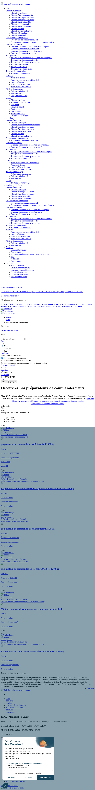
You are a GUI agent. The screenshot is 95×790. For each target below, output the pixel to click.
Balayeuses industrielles (20, 91)
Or (5, 368)
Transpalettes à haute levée (21, 69)
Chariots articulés (17, 29)
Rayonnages (16, 111)
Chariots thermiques (18, 13)
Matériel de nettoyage (14, 89)
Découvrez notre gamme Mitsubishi (25, 401)
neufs (8, 699)
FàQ (12, 257)
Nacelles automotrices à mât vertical (25, 80)
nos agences (10, 712)
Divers (8, 98)
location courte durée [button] (14, 185)
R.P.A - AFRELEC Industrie (12, 304)
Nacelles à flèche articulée (21, 87)
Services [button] (9, 263)
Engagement (16, 252)
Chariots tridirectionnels (20, 24)
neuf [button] (7, 8)
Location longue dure (19, 272)
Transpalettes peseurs (19, 67)
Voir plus (90, 399)
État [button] (2, 341)
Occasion (7, 349)
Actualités (15, 259)
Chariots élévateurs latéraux (21, 31)
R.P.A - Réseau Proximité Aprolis (69, 306)
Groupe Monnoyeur (18, 250)
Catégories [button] (5, 353)
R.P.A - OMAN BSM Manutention (41, 306)
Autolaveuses (16, 93)
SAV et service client (19, 277)
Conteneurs (15, 109)
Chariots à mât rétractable (21, 22)
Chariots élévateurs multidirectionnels (25, 15)
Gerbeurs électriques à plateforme (24, 53)
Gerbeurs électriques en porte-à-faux (25, 49)
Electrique (8, 372)
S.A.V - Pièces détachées (16, 705)
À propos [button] (9, 248)
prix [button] (2, 379)
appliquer (12, 382)
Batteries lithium (17, 265)
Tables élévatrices (18, 113)
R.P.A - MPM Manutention (16, 306)
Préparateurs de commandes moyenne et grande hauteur (32, 42)
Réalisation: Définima (9, 786)
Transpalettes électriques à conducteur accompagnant (31, 58)
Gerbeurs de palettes (14, 44)
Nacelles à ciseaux (18, 82)
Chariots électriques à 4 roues (22, 20)
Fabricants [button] (5, 375)
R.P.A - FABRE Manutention (63, 304)
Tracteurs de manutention (16, 71)
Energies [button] (4, 370)
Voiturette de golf (17, 107)
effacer (4, 382)
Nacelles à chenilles (18, 78)
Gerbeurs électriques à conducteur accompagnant (30, 46)
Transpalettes (11, 55)
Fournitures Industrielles (15, 707)
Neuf (6, 346)
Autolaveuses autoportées (21, 174)
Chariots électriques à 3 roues (22, 17)
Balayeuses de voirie (19, 96)
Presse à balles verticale (20, 116)
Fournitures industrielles (20, 268)
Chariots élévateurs (13, 11)
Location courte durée (19, 274)
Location (7, 351)
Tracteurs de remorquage (20, 102)
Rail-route (15, 105)
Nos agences (16, 261)
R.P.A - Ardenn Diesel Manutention (38, 304)
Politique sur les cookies (15, 781)
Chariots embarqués (18, 35)
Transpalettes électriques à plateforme (25, 62)
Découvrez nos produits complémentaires (47, 404)
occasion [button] (9, 118)
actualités (9, 710)
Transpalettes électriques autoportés (24, 60)
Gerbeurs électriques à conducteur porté (26, 51)
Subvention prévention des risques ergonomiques (30, 254)
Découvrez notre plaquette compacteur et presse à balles (61, 401)
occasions (9, 701)
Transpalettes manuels (19, 64)
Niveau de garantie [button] (8, 365)
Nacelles (9, 75)
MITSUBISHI (9, 377)
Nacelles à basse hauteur (20, 84)
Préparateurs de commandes (17, 38)
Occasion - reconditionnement (22, 270)
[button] (12, 788)
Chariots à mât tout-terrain (21, 26)
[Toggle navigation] (2, 2)
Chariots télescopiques (19, 33)
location (9, 703)
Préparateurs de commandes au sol (24, 40)
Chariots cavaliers (18, 100)
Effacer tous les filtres (9, 330)
